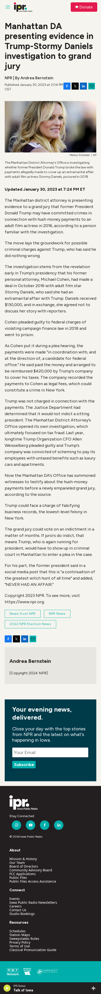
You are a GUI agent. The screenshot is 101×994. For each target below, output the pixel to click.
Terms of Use (19, 946)
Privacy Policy (19, 942)
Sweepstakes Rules (24, 938)
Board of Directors (23, 866)
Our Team (17, 862)
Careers (15, 906)
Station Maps (19, 935)
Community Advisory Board (30, 870)
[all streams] (95, 988)
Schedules (17, 931)
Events (14, 898)
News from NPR (23, 614)
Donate (86, 7)
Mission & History (23, 859)
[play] (7, 988)
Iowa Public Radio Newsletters (33, 902)
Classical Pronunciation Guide (32, 950)
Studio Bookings (22, 913)
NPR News (57, 614)
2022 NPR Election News (30, 624)
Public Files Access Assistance (32, 881)
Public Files (18, 877)
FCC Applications (22, 874)
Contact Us (17, 910)
